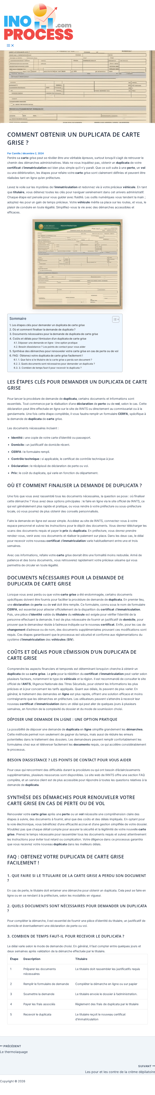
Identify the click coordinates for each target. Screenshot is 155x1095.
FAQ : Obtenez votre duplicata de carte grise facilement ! (48, 355)
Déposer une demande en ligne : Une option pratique (47, 342)
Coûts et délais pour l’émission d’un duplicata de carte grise (49, 338)
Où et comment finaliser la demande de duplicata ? (44, 329)
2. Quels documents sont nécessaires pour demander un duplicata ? (57, 363)
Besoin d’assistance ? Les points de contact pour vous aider (52, 346)
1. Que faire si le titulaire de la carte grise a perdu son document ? (55, 359)
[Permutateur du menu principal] (10, 45)
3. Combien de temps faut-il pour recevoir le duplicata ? (50, 367)
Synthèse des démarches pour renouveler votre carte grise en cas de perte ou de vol (65, 351)
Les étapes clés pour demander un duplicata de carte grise (48, 325)
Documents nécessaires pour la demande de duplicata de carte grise (55, 334)
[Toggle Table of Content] (113, 319)
